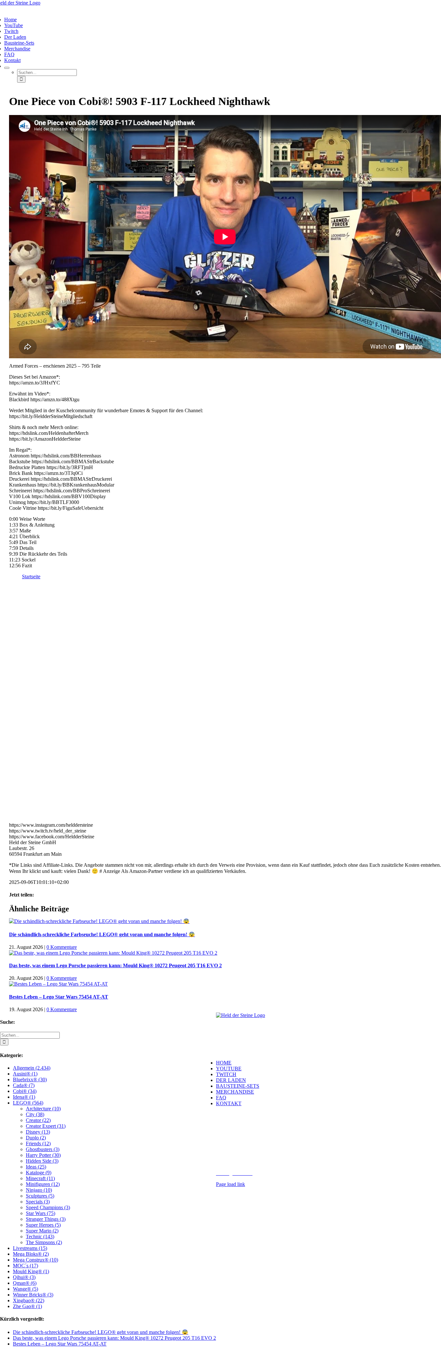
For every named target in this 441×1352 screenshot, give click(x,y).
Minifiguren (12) (43, 1184)
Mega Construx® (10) (35, 1260)
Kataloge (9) (38, 1172)
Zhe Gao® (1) (27, 1306)
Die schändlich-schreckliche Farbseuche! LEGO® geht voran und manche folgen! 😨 (102, 934)
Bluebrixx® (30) (30, 1079)
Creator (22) (38, 1120)
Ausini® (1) (25, 1073)
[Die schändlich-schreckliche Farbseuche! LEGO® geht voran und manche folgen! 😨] (99, 921)
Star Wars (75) (40, 1213)
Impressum (296, 1167)
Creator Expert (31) (46, 1126)
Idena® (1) (24, 1097)
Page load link (230, 1184)
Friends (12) (38, 1143)
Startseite (31, 576)
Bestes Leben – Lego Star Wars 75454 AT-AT (58, 997)
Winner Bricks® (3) (33, 1294)
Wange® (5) (25, 1289)
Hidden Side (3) (42, 1161)
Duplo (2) (36, 1137)
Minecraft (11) (40, 1178)
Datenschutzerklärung (333, 1167)
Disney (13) (38, 1132)
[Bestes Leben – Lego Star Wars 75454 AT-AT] (58, 984)
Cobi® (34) (24, 1091)
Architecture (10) (43, 1108)
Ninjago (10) (39, 1190)
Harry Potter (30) (43, 1155)
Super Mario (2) (42, 1230)
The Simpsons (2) (44, 1242)
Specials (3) (38, 1201)
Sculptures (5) (40, 1196)
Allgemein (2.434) (31, 1068)
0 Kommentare (61, 947)
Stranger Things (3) (46, 1219)
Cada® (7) (24, 1085)
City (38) (35, 1114)
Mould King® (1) (31, 1271)
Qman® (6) (24, 1283)
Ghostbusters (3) (42, 1149)
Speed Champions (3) (48, 1207)
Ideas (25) (36, 1166)
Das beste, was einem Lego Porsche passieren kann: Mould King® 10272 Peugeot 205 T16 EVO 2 (115, 965)
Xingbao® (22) (28, 1300)
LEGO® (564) (28, 1103)
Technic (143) (40, 1236)
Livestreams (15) (30, 1248)
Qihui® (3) (24, 1277)
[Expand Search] (6, 68)
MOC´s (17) (25, 1265)
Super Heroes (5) (43, 1225)
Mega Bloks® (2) (31, 1254)
